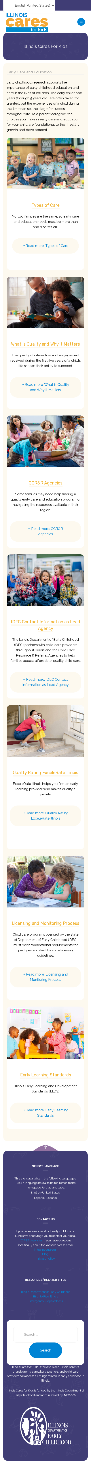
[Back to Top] (45, 1147)
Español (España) (45, 1197)
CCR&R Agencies (46, 483)
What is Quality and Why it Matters (45, 344)
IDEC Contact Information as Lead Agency (45, 625)
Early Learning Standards (45, 1075)
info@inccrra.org (45, 1249)
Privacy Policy (45, 1258)
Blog (45, 1254)
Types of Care (46, 205)
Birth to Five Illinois (45, 1296)
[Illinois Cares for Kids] (26, 22)
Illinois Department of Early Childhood (45, 1291)
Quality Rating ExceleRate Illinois (45, 772)
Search (45, 1350)
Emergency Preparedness (45, 1301)
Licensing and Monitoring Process (45, 923)
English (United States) (46, 1192)
